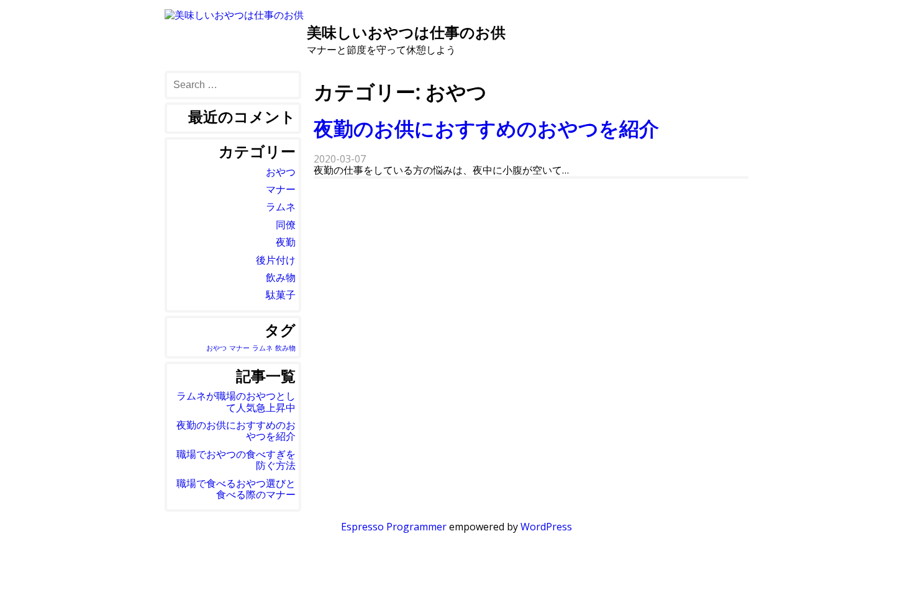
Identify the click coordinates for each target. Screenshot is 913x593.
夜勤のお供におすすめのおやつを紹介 (486, 128)
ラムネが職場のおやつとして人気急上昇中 (236, 401)
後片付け (276, 260)
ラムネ (281, 206)
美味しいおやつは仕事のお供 (406, 32)
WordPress (546, 526)
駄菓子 (281, 294)
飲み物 (281, 277)
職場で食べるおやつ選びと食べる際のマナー (236, 488)
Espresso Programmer (394, 526)
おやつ (281, 172)
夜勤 (286, 242)
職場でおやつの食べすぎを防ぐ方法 (236, 459)
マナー (281, 189)
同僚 (286, 224)
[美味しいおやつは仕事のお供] (234, 15)
